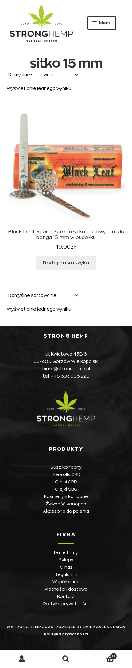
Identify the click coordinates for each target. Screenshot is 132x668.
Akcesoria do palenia (66, 511)
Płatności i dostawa (66, 589)
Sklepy (66, 560)
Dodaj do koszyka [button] (66, 262)
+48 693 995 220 (70, 376)
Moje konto (22, 659)
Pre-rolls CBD (66, 474)
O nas (66, 567)
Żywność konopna (66, 504)
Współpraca (66, 582)
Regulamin (66, 574)
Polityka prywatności (66, 604)
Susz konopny (66, 467)
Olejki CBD (66, 482)
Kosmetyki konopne (66, 496)
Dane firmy (66, 552)
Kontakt (66, 596)
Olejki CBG (66, 489)
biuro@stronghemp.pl (66, 369)
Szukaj (66, 659)
